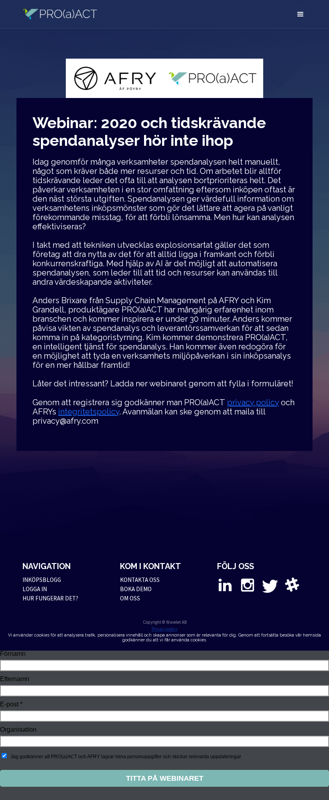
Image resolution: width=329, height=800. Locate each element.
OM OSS (130, 598)
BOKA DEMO (136, 589)
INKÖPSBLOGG (41, 580)
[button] (300, 14)
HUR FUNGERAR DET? (50, 598)
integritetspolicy (88, 411)
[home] (65, 14)
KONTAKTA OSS (140, 580)
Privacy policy (164, 629)
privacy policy (253, 402)
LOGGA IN (34, 589)
